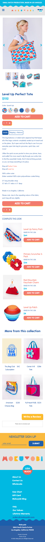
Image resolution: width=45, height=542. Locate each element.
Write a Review (32, 416)
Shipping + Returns (16, 133)
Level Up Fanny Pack (33, 229)
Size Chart (17, 492)
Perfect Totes (12, 166)
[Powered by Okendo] (7, 418)
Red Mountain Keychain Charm (31, 281)
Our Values (18, 510)
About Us (16, 477)
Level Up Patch (30, 307)
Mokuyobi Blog (19, 499)
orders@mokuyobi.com (24, 517)
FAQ (15, 507)
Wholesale (17, 484)
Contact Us (17, 481)
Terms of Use (22, 536)
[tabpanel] (22, 43)
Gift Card (16, 495)
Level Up (11, 169)
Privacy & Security (22, 534)
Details (5, 133)
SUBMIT (36, 443)
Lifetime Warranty (21, 514)
